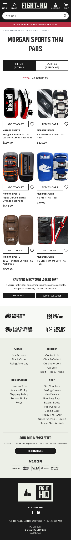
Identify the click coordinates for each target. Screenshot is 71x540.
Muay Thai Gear (52, 414)
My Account (19, 355)
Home (5, 30)
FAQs (19, 402)
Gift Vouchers (52, 386)
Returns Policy (19, 398)
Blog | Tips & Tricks (52, 371)
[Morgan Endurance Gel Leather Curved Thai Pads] (18, 104)
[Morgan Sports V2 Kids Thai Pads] (52, 167)
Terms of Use (19, 386)
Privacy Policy (19, 390)
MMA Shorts (52, 406)
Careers (52, 367)
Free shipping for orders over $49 (35, 24)
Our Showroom (52, 363)
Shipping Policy (19, 394)
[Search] (65, 15)
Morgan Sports (16, 30)
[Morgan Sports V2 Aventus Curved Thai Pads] (52, 104)
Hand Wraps (51, 394)
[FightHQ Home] (35, 492)
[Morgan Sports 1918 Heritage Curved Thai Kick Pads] (18, 230)
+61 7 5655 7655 (54, 521)
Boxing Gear (52, 410)
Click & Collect (52, 359)
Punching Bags (52, 398)
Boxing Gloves (52, 390)
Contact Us (52, 355)
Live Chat (18, 295)
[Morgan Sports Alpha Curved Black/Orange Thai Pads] (18, 167)
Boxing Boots (52, 402)
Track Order (19, 359)
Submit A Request (53, 295)
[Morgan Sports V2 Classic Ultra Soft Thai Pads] (52, 230)
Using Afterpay (19, 363)
